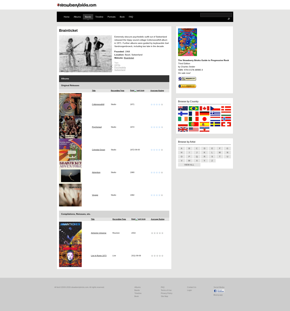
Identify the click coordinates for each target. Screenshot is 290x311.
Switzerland (119, 70)
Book (122, 17)
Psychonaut (97, 127)
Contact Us (191, 287)
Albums (77, 17)
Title (94, 91)
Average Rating (157, 91)
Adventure (96, 172)
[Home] (77, 7)
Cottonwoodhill (98, 104)
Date (132, 90)
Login (189, 290)
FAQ (131, 17)
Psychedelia (120, 67)
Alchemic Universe (98, 233)
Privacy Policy (166, 293)
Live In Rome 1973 (98, 256)
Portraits (112, 17)
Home (66, 17)
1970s (117, 65)
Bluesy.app (218, 295)
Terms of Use (166, 290)
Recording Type (117, 91)
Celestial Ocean (98, 150)
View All (189, 165)
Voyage (95, 195)
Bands (88, 17)
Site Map (164, 296)
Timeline (99, 17)
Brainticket (129, 58)
